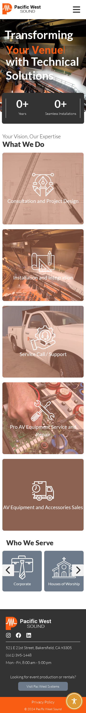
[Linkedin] (28, 635)
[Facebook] (18, 635)
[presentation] (8, 570)
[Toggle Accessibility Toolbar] (74, 701)
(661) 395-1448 (19, 655)
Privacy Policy (43, 702)
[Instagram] (8, 635)
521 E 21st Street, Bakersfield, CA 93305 (39, 647)
